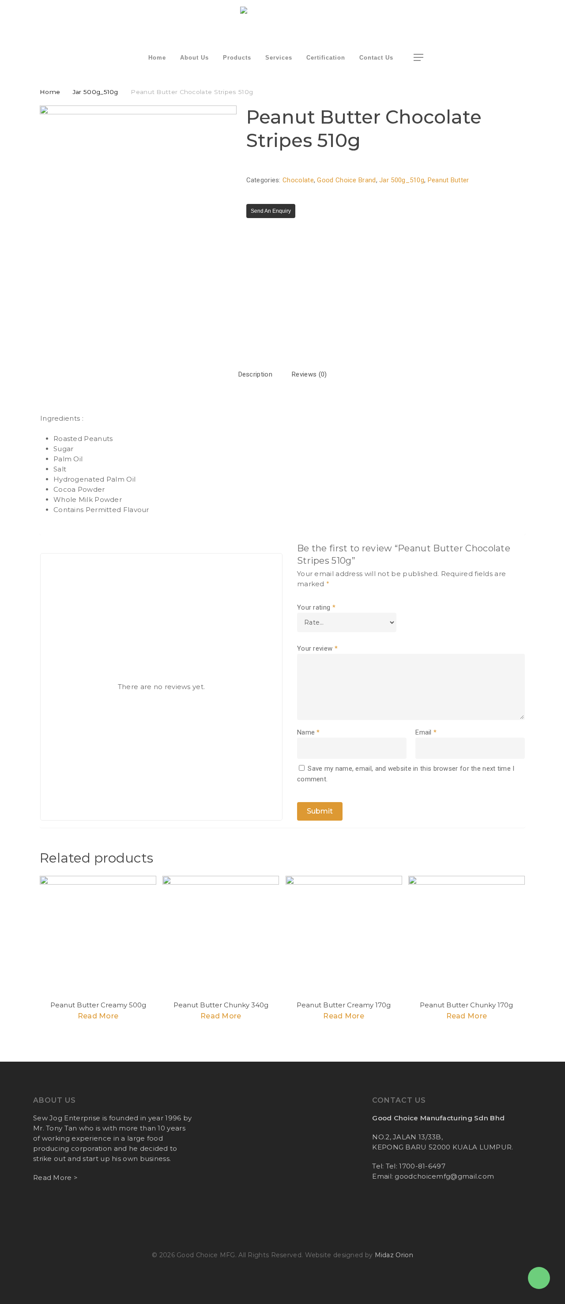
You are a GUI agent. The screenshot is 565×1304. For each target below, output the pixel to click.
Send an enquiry (271, 211)
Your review (317, 648)
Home (50, 91)
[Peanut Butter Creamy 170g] (344, 934)
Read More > (55, 1177)
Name (308, 732)
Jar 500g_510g (95, 91)
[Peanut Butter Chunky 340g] (220, 934)
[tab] (255, 374)
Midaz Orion (394, 1255)
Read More (98, 1016)
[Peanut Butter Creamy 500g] (98, 934)
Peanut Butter (448, 180)
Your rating (316, 607)
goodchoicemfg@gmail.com (444, 1176)
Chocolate (298, 180)
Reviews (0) (309, 374)
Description (255, 374)
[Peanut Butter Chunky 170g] (466, 934)
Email (426, 732)
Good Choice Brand (346, 180)
